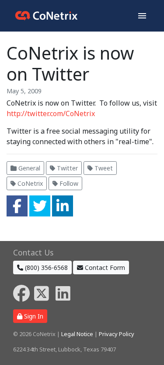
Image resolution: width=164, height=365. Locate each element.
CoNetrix (29, 183)
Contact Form (104, 267)
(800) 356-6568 (45, 267)
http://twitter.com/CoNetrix (51, 113)
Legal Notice (77, 334)
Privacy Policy (116, 334)
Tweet (103, 168)
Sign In (32, 316)
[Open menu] (142, 16)
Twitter (66, 168)
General (28, 168)
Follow (68, 183)
